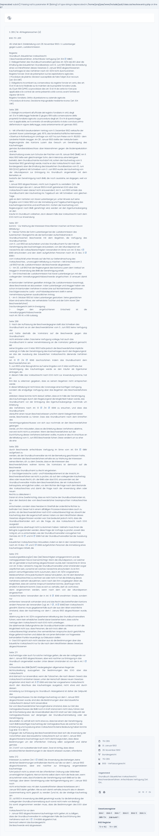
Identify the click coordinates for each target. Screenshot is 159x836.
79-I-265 (113, 827)
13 (134, 813)
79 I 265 (17, 38)
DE (139, 792)
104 (102, 817)
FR (143, 792)
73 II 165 (22, 730)
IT (146, 792)
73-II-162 (102, 827)
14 (143, 813)
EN (150, 792)
